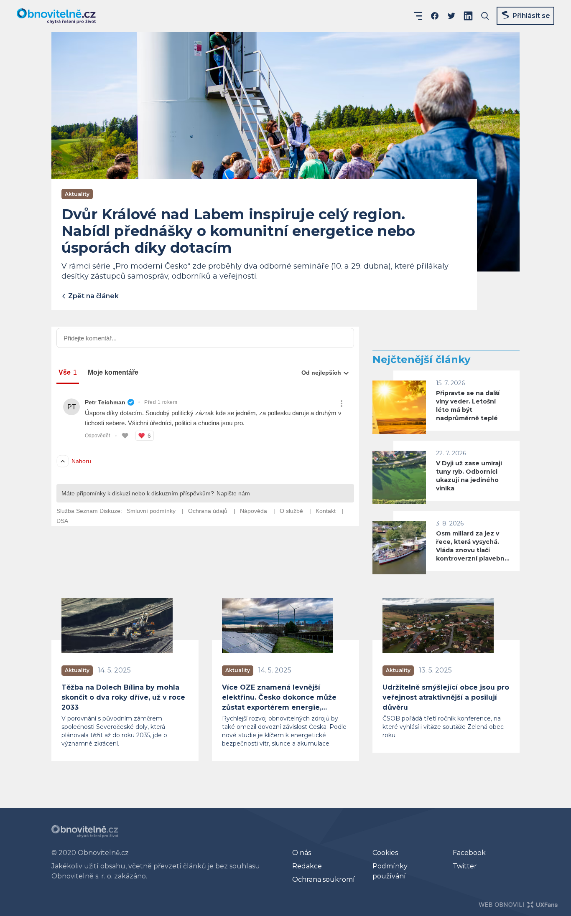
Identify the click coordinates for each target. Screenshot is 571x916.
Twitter (465, 866)
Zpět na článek (92, 296)
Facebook (469, 853)
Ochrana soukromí (323, 879)
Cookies (385, 853)
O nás (301, 853)
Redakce (307, 866)
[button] (418, 16)
